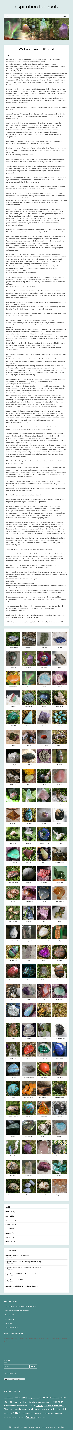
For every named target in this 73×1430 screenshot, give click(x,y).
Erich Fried (8, 1323)
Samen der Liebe (41, 1413)
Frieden (16, 1402)
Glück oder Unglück (11, 1327)
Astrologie (30, 1398)
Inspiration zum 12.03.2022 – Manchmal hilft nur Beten (23, 1268)
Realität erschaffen (32, 1413)
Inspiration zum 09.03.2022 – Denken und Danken (22, 1286)
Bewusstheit (36, 1398)
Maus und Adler (41, 1409)
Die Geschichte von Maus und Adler (17, 1311)
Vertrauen (15, 1418)
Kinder (39, 1405)
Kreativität (49, 1405)
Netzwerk (23, 1413)
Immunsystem (21, 1406)
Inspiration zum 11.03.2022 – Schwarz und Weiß (21, 1274)
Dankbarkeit (54, 1398)
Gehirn (28, 1402)
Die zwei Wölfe (10, 1315)
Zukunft (43, 1417)
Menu (64, 16)
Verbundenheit (7, 1417)
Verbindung (58, 1413)
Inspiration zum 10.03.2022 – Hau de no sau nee (21, 1280)
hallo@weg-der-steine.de (36, 1427)
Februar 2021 (10, 1216)
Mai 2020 (9, 1233)
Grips (34, 1402)
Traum (51, 1413)
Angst (24, 1397)
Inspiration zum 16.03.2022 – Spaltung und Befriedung (23, 1262)
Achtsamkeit (8, 1398)
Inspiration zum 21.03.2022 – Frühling (17, 1256)
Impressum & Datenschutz (55, 1427)
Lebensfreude (26, 1409)
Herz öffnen (57, 1401)
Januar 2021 (10, 1220)
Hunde (13, 1406)
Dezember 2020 (11, 1225)
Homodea (7, 1406)
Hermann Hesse (10, 1319)
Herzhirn (47, 1402)
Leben (16, 1409)
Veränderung (22, 1417)
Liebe (36, 1409)
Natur (16, 1413)
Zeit (40, 1417)
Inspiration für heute (36, 6)
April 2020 (9, 1237)
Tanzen (48, 1413)
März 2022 (9, 1212)
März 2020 (9, 1242)
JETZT (34, 1406)
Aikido (17, 1397)
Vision (30, 1417)
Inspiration (30, 1406)
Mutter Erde (8, 1413)
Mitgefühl (59, 1409)
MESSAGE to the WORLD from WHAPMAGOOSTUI (20, 1307)
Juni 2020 (9, 1229)
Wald (37, 1418)
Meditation (51, 1409)
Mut (64, 1409)
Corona (44, 1397)
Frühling (23, 1402)
